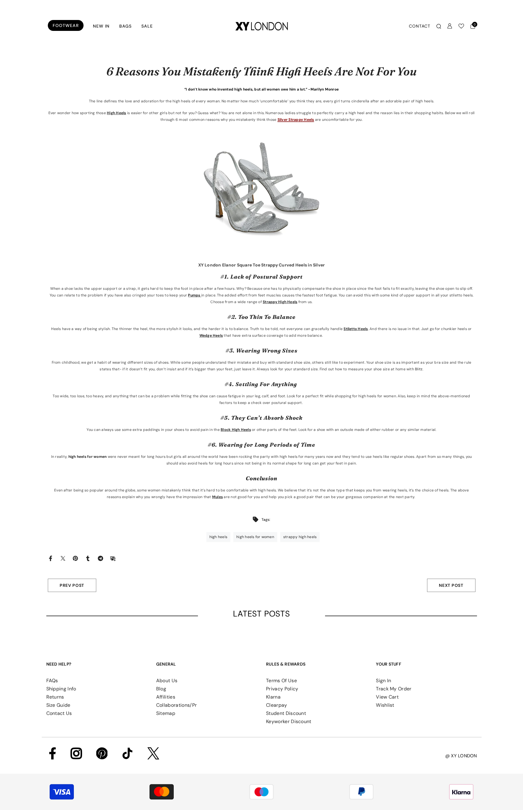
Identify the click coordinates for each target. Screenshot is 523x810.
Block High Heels (236, 429)
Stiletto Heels (356, 328)
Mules (217, 496)
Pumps (194, 295)
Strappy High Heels (280, 301)
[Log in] (449, 26)
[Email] (113, 558)
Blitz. (418, 369)
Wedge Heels (211, 335)
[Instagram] (76, 753)
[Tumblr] (87, 558)
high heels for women (87, 456)
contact (419, 26)
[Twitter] (63, 558)
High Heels (116, 113)
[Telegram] (100, 558)
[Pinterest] (75, 558)
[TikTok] (127, 753)
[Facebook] (50, 558)
